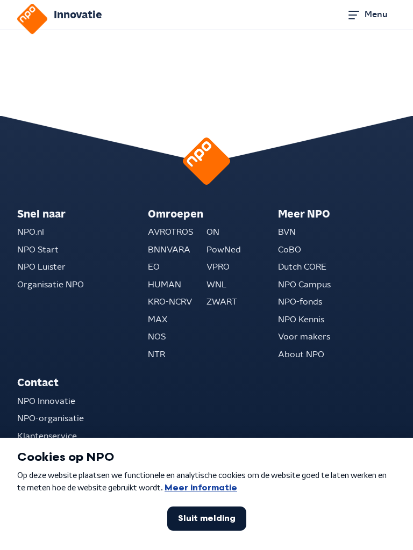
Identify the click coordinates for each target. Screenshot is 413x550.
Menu (376, 14)
